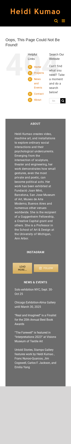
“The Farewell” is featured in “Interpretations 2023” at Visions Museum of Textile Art (35, 337)
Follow (48, 268)
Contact (39, 93)
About (38, 99)
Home (37, 66)
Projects (39, 72)
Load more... (22, 268)
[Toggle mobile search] (56, 21)
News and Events (38, 83)
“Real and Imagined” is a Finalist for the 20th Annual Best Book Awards (35, 320)
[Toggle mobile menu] (64, 21)
